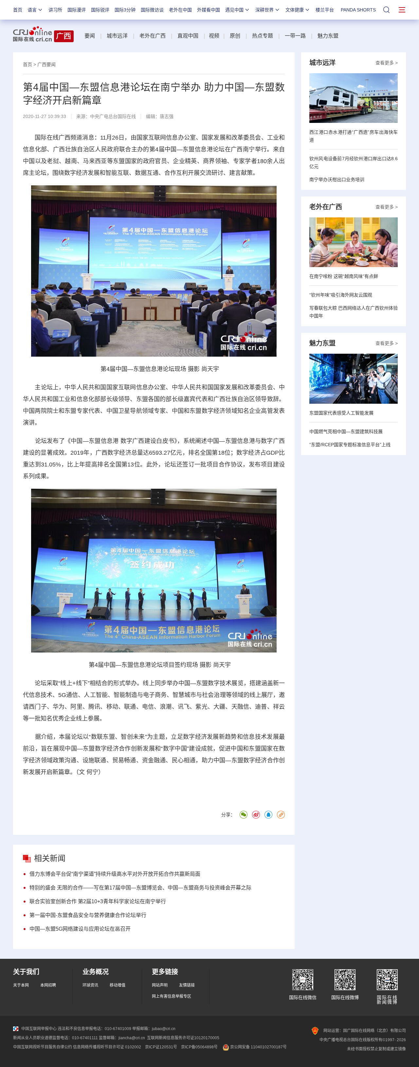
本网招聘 (48, 985)
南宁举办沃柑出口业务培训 (336, 179)
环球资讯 (90, 985)
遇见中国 (234, 9)
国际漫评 (76, 9)
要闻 (89, 36)
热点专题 (262, 36)
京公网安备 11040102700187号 (258, 1047)
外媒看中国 (208, 9)
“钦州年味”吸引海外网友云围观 (340, 294)
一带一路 (295, 36)
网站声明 (160, 985)
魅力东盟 (328, 36)
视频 (214, 36)
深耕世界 (264, 9)
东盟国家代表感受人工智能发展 (341, 412)
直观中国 (187, 36)
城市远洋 (117, 36)
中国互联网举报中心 (39, 1028)
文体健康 (294, 9)
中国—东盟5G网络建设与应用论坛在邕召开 (80, 929)
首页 (17, 9)
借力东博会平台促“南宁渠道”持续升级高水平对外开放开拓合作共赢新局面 (114, 874)
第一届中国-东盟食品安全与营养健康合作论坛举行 (87, 915)
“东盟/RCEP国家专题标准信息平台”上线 (350, 444)
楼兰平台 (325, 9)
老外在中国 (180, 9)
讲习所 (55, 9)
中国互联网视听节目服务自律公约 (42, 1047)
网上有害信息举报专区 (171, 996)
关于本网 (21, 985)
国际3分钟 (125, 9)
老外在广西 (152, 36)
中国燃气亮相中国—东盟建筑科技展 (346, 431)
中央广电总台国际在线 (113, 116)
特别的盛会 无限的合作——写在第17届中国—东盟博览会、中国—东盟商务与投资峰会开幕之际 (140, 887)
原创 (235, 36)
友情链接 (187, 985)
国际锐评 (100, 9)
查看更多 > (386, 62)
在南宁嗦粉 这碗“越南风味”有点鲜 (343, 276)
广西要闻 (46, 64)
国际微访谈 (152, 9)
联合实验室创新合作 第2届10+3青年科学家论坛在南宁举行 (97, 901)
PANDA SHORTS (358, 9)
